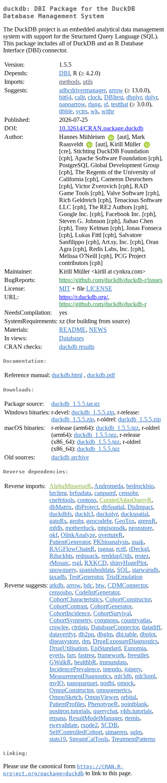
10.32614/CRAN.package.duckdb (101, 128)
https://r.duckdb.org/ (83, 297)
